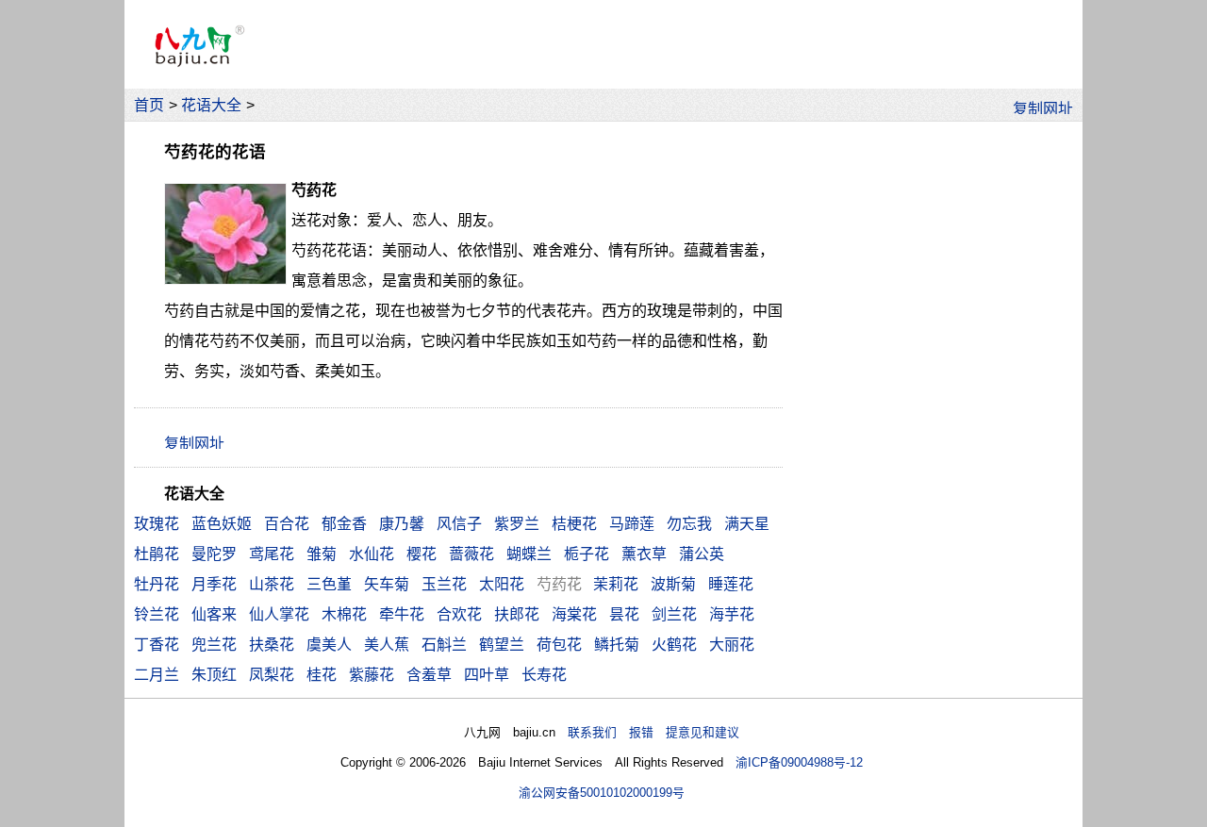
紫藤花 (371, 675)
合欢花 (459, 614)
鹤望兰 (501, 645)
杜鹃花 (156, 554)
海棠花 (574, 614)
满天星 (746, 524)
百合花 (286, 524)
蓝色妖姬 (221, 524)
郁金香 (344, 524)
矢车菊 (386, 584)
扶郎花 (516, 614)
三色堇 (329, 584)
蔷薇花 (471, 554)
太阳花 (501, 584)
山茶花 (271, 584)
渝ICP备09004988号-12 (799, 762)
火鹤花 (674, 645)
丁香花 (156, 645)
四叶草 (486, 675)
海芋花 (731, 614)
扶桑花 (271, 645)
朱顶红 (214, 675)
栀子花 (586, 554)
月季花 (214, 584)
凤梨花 (271, 675)
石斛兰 (444, 645)
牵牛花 (401, 614)
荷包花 (559, 645)
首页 (149, 105)
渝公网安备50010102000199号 (602, 793)
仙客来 (214, 614)
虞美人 (329, 645)
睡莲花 (730, 584)
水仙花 (371, 554)
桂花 (321, 675)
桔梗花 (574, 524)
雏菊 (321, 554)
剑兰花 (674, 614)
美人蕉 (386, 645)
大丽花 (731, 645)
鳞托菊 (616, 645)
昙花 (624, 614)
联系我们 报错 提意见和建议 (653, 732)
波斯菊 (673, 584)
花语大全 (211, 105)
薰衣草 (644, 554)
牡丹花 (156, 584)
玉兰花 (444, 584)
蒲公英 (701, 554)
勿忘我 (689, 524)
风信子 (459, 524)
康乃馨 (401, 524)
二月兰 (156, 675)
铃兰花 (156, 614)
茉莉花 (615, 584)
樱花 (421, 554)
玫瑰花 (156, 524)
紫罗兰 (516, 524)
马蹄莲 (631, 524)
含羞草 (429, 675)
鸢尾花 (271, 554)
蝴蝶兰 (529, 554)
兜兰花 (214, 645)
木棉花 (344, 614)
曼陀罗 (214, 554)
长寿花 (544, 675)
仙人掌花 (279, 614)
